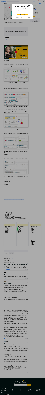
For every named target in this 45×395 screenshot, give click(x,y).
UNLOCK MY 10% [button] (22, 14)
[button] (32, 4)
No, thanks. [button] (22, 16)
